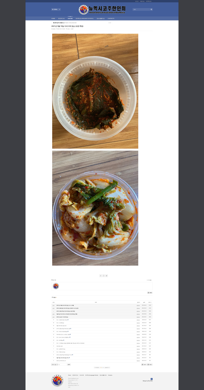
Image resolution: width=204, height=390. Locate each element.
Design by (148, 381)
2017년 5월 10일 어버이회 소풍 (63, 328)
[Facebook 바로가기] (152, 379)
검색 (69, 364)
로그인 (136, 1)
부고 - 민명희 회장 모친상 (61, 320)
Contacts (111, 18)
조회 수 (149, 302)
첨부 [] (54, 280)
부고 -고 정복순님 (60, 322)
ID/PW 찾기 (149, 1)
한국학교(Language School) (85, 18)
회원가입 (142, 1)
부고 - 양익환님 (59, 340)
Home (53, 18)
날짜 (144, 302)
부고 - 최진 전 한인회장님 (61, 331)
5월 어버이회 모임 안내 (61, 325)
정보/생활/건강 (101, 18)
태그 (150, 364)
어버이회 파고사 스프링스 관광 (63, 334)
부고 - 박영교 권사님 (60, 352)
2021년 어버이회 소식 (61, 360)
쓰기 (145, 364)
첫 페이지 (97, 367)
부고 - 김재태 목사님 (60, 349)
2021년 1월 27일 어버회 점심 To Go (64, 355)
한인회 (54, 29)
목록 (151, 292)
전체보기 (56, 9)
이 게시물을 (149, 280)
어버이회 (70, 18)
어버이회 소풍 (59, 346)
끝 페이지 (107, 367)
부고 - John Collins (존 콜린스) (62, 337)
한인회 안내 (61, 18)
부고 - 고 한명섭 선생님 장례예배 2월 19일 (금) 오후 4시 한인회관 (70, 343)
